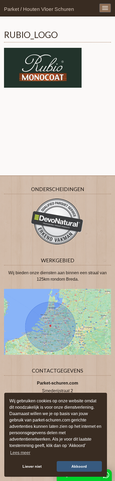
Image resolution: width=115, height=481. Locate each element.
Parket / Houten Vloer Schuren (39, 9)
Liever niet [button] (32, 466)
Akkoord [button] (79, 466)
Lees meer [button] (20, 452)
